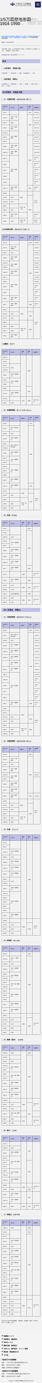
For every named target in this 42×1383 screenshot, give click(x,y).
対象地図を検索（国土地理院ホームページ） (13, 54)
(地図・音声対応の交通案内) (10, 1367)
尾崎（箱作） (34, 84)
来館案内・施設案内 (10, 1339)
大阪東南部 (4, 84)
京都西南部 (26, 73)
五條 (20, 84)
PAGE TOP (38, 1338)
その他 (6, 1355)
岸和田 (26, 84)
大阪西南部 (13, 84)
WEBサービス (8, 1342)
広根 (33, 73)
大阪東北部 (13, 73)
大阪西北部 (4, 73)
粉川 (3, 85)
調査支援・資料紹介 (10, 1345)
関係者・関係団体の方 (11, 1352)
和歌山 (8, 85)
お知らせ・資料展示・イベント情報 (16, 1348)
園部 (20, 73)
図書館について (9, 1336)
